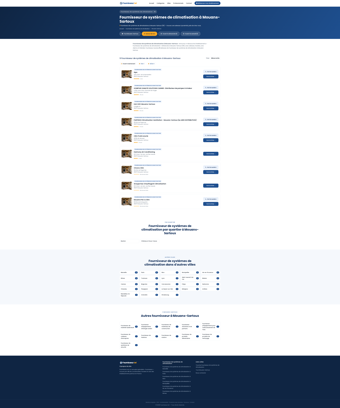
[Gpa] (127, 74)
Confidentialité (164, 402)
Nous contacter (201, 373)
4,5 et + (152, 64)
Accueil (151, 3)
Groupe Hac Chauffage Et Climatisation (150, 184)
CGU (157, 402)
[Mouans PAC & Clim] (127, 201)
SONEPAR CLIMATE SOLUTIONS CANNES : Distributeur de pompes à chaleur (163, 88)
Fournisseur (130, 3)
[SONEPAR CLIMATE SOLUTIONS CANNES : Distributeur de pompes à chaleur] (127, 90)
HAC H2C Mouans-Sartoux (144, 104)
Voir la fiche (210, 76)
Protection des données (176, 402)
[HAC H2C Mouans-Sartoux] (127, 106)
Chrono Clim (139, 168)
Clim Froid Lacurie (141, 136)
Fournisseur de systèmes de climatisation (138, 29)
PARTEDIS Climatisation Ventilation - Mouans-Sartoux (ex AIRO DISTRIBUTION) (165, 120)
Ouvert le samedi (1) (191, 34)
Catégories (160, 3)
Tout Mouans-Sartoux (131, 34)
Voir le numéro (211, 72)
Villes (169, 3)
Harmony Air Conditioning (144, 152)
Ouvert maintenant (129, 64)
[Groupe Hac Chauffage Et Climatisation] (127, 186)
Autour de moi (150, 34)
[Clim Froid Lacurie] (127, 138)
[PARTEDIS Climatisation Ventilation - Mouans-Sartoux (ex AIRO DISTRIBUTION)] (127, 122)
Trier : (208, 58)
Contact (189, 3)
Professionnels (178, 3)
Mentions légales (151, 402)
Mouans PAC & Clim (142, 200)
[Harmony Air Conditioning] (127, 154)
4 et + (142, 64)
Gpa (135, 72)
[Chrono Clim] (127, 170)
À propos (186, 402)
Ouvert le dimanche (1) (170, 34)
